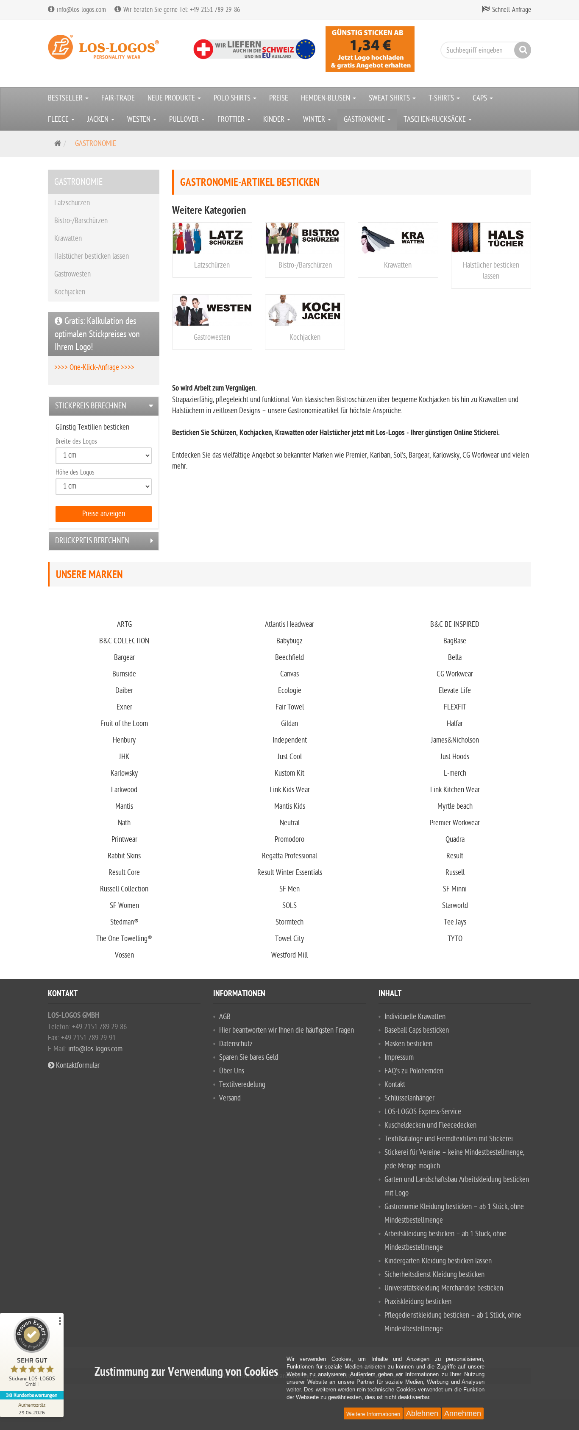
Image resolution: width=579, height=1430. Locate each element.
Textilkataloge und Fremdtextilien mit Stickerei (448, 1138)
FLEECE (59, 119)
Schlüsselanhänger (409, 1098)
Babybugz (289, 641)
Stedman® (124, 922)
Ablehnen (422, 1413)
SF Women (124, 905)
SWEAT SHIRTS (390, 98)
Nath (124, 822)
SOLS (289, 905)
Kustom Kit (289, 773)
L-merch (455, 773)
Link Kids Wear (290, 789)
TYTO (455, 938)
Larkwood (124, 789)
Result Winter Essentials (289, 872)
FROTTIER (231, 119)
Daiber (124, 690)
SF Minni (455, 889)
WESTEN (139, 119)
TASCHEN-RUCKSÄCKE (436, 119)
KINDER (274, 119)
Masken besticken (408, 1043)
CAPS (481, 98)
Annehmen (462, 1413)
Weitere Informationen (373, 1414)
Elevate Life (455, 690)
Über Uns (231, 1071)
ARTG (124, 624)
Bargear (124, 657)
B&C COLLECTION (124, 641)
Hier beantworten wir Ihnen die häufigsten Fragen (286, 1030)
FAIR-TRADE (118, 98)
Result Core (124, 872)
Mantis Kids (289, 806)
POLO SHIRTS (233, 98)
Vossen (124, 955)
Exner (124, 707)
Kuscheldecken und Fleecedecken (430, 1125)
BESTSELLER (66, 98)
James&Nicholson (455, 740)
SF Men (289, 889)
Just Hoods (454, 756)
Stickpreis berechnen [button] (90, 406)
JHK (124, 756)
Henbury (124, 740)
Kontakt (394, 1084)
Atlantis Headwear (289, 624)
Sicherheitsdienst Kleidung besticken (434, 1274)
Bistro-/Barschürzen (305, 265)
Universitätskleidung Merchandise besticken (443, 1288)
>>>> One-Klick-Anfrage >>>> (94, 367)
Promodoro (289, 839)
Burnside (124, 674)
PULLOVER (184, 119)
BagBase (454, 641)
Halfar (455, 723)
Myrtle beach (455, 806)
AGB (225, 1016)
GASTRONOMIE (365, 119)
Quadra (455, 839)
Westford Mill (289, 955)
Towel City (289, 938)
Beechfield (289, 657)
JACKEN (98, 119)
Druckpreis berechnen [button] (92, 540)
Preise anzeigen (103, 513)
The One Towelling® (124, 938)
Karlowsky (124, 773)
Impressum (399, 1057)
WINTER (315, 119)
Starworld (455, 905)
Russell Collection (124, 889)
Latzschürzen (212, 265)
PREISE (278, 98)
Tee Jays (455, 922)
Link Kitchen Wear (455, 789)
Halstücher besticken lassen (91, 256)
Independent (290, 740)
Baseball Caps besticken (416, 1030)
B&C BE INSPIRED (454, 624)
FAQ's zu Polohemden (413, 1071)
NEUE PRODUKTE (172, 98)
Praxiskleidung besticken (417, 1301)
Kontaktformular (77, 1065)
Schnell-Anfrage (511, 10)
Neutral (290, 822)
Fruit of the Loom (124, 723)
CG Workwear (455, 674)
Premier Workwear (455, 822)
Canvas (289, 674)
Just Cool (290, 756)
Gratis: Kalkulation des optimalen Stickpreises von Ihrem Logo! (97, 334)
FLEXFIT (455, 707)
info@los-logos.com (94, 1049)
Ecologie (289, 690)
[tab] (104, 406)
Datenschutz (236, 1043)
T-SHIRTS (442, 98)
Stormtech (289, 922)
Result (454, 856)
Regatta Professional (289, 856)
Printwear (124, 839)
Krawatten (398, 265)
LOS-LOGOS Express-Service (422, 1111)
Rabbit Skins (124, 856)
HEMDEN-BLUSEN (326, 98)
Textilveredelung (242, 1084)
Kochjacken (305, 337)
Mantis (124, 806)
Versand (230, 1098)
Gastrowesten (212, 337)
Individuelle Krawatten (414, 1016)
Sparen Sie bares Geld (248, 1057)
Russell (455, 872)
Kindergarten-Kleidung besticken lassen (438, 1261)
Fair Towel (290, 707)
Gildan (289, 723)
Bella (455, 657)
